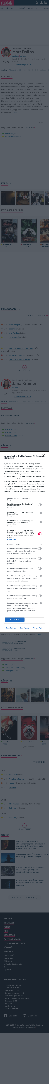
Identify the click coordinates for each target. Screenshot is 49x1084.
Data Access (24, 628)
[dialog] (24, 542)
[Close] (44, 456)
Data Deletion (11, 628)
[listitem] (24, 499)
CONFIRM (14, 619)
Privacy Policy (38, 628)
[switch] (40, 504)
